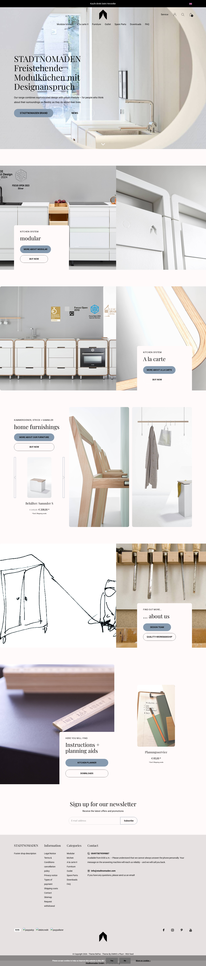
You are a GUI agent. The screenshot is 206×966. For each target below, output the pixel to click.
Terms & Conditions (49, 860)
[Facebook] (163, 930)
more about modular (35, 249)
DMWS (114, 954)
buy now (34, 259)
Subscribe (129, 821)
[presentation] (15, 477)
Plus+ (121, 954)
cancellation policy (49, 868)
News (74, 113)
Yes (111, 961)
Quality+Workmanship (159, 637)
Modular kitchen (65, 24)
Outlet (108, 24)
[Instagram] (172, 930)
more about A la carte (159, 370)
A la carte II (82, 24)
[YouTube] (190, 930)
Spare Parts (120, 24)
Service (164, 14)
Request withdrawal (49, 903)
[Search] (182, 14)
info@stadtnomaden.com (103, 871)
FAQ (147, 24)
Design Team (157, 627)
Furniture (96, 24)
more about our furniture (34, 437)
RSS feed (129, 954)
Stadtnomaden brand (34, 113)
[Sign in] (175, 14)
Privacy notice (50, 875)
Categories (74, 845)
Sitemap (48, 897)
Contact (48, 893)
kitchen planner (87, 762)
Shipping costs (51, 888)
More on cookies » (143, 961)
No (125, 961)
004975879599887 (100, 853)
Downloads (135, 24)
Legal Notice (50, 853)
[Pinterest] (182, 930)
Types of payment (48, 881)
